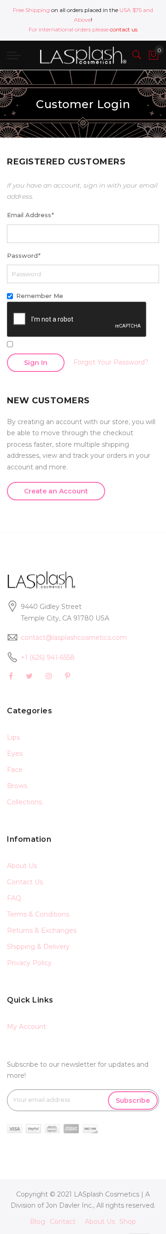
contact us (123, 29)
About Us (22, 866)
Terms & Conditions (38, 914)
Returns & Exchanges (42, 930)
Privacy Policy (29, 963)
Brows (17, 786)
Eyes (15, 753)
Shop (127, 1221)
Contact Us (25, 882)
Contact (63, 1221)
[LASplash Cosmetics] (83, 55)
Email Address (30, 215)
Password (23, 255)
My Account (26, 1026)
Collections (24, 802)
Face (15, 770)
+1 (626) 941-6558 (48, 657)
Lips (13, 737)
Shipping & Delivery (38, 946)
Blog (37, 1221)
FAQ (14, 898)
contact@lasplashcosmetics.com (74, 637)
